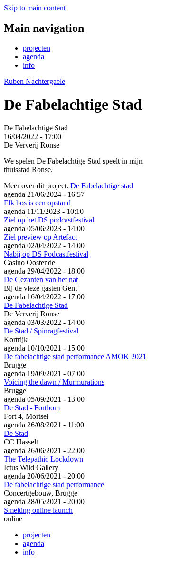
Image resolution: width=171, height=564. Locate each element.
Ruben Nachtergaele (34, 81)
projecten (36, 48)
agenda (33, 57)
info (29, 65)
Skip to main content (35, 8)
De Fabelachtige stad (101, 186)
